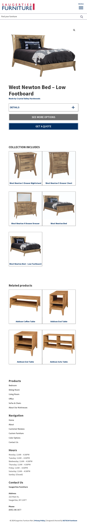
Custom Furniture (16, 433)
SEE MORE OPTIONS (43, 117)
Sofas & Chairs (15, 403)
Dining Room (14, 389)
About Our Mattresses (18, 407)
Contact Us (13, 442)
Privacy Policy (39, 520)
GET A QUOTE (43, 126)
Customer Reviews (17, 429)
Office (11, 398)
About (11, 424)
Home (11, 420)
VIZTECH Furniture (70, 520)
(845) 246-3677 (15, 509)
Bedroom (13, 385)
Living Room (14, 394)
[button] (74, 30)
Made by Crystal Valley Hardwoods (24, 98)
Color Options (14, 437)
